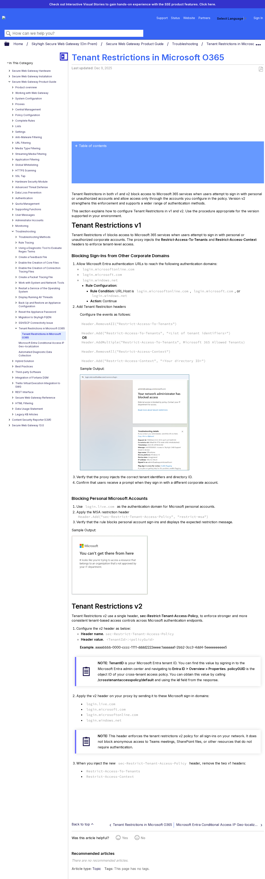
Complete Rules (25, 120)
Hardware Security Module (31, 181)
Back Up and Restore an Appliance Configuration (40, 304)
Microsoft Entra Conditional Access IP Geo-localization (41, 344)
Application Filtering (27, 159)
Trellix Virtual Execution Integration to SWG (37, 385)
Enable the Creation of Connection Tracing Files (39, 269)
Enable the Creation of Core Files (39, 262)
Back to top (81, 824)
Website (189, 18)
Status (175, 18)
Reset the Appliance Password (37, 311)
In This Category (21, 63)
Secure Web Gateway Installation (32, 76)
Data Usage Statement (29, 408)
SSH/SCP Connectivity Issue (36, 322)
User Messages (25, 214)
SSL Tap (20, 176)
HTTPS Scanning (25, 170)
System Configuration (28, 98)
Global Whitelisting (26, 164)
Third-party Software (28, 372)
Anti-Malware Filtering (28, 137)
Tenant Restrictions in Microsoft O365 (42, 328)
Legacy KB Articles (26, 414)
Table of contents (93, 146)
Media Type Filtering (27, 148)
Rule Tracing (26, 242)
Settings (20, 131)
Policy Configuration (27, 115)
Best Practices (24, 366)
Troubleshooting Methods (35, 237)
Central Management (28, 109)
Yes (125, 838)
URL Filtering (23, 142)
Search (8, 33)
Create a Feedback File (33, 257)
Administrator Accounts (29, 220)
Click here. (207, 4)
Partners (204, 18)
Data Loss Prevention (28, 192)
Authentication (24, 198)
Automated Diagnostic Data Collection (35, 353)
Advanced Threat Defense (31, 187)
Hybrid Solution (24, 361)
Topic (96, 869)
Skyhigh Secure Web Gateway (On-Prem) (64, 44)
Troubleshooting (185, 44)
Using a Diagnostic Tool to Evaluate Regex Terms (40, 249)
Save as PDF (261, 69)
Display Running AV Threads (36, 297)
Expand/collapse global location (258, 43)
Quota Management (27, 203)
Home (18, 44)
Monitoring (21, 225)
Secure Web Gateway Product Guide (135, 44)
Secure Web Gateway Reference (35, 397)
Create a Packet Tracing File (36, 277)
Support (162, 18)
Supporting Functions (28, 209)
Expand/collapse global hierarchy (9, 44)
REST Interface (24, 392)
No (143, 838)
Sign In (258, 18)
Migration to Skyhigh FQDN (35, 317)
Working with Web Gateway (31, 92)
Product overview (26, 87)
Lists (18, 126)
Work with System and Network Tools (41, 282)
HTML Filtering (24, 403)
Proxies (20, 104)
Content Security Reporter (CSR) (31, 419)
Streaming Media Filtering (30, 153)
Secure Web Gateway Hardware (31, 70)
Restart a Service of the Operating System (39, 290)
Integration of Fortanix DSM (31, 377)
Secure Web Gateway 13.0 (28, 425)
